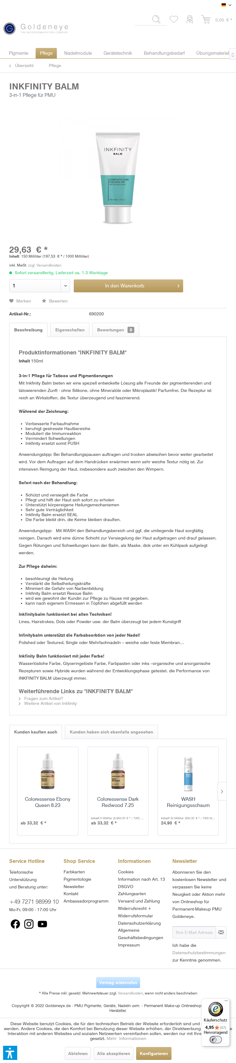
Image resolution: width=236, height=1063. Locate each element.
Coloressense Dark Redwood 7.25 (118, 802)
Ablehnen (78, 1053)
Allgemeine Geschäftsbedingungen (140, 934)
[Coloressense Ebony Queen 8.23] (48, 771)
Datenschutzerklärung (139, 923)
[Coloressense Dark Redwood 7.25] (118, 771)
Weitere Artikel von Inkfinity (50, 703)
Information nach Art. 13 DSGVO (141, 883)
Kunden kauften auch (35, 731)
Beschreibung (28, 329)
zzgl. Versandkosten (44, 265)
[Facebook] (15, 924)
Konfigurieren (154, 1053)
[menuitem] (150, 21)
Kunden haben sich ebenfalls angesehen (111, 731)
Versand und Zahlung (139, 901)
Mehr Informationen (126, 1038)
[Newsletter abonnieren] (221, 932)
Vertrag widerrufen (118, 982)
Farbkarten (74, 871)
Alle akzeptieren (113, 1053)
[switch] (216, 1039)
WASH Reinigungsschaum (188, 802)
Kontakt (71, 893)
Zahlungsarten (132, 893)
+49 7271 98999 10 (34, 901)
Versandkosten (130, 993)
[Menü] (226, 1002)
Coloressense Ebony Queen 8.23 (47, 802)
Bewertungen (114, 329)
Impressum (129, 944)
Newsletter (74, 886)
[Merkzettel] (174, 19)
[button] (10, 1053)
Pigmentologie (77, 879)
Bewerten (58, 300)
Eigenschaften (70, 329)
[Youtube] (42, 924)
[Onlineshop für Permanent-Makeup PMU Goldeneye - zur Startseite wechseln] (35, 25)
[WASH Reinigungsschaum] (188, 771)
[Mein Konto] (191, 19)
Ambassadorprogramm (86, 901)
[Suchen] (157, 19)
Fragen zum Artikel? (43, 698)
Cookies (126, 871)
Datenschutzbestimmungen (199, 952)
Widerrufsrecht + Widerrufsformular (135, 912)
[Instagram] (29, 924)
